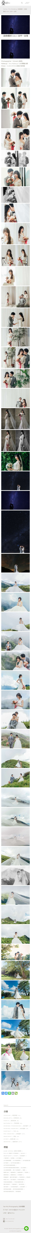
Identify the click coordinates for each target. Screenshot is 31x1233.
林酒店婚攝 (21, 1179)
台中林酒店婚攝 (15, 1163)
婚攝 (24, 1170)
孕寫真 (27, 1172)
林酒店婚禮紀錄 (19, 1182)
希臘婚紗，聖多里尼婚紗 (11, 1177)
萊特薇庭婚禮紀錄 (9, 1191)
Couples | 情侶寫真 (11, 1115)
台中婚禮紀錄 (26, 1160)
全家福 (13, 1158)
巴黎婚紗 (20, 1174)
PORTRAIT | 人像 (10, 1131)
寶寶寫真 (13, 1174)
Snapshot (8, 1155)
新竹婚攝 (13, 1179)
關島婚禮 (18, 1191)
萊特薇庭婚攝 (7, 1189)
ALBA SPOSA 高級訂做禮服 (16, 66)
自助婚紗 (22, 1186)
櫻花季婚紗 (7, 1184)
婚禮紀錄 (20, 1172)
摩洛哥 (28, 1177)
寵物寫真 (6, 1174)
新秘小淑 (6, 1179)
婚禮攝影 (13, 1172)
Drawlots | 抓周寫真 (11, 1118)
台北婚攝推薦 (7, 1170)
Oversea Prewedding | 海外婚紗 (16, 1126)
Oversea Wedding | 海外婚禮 (14, 1128)
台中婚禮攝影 (17, 1160)
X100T (16, 1155)
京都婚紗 (22, 1155)
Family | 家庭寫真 (10, 1120)
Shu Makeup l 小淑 (15, 63)
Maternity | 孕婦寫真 (11, 1123)
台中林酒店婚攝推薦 (9, 1165)
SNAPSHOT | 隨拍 (10, 1136)
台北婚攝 (23, 1167)
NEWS (23, 1153)
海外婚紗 (6, 1186)
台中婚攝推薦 (7, 1160)
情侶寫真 (22, 1177)
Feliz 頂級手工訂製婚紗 (11, 1153)
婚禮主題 (6, 1172)
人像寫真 (6, 1158)
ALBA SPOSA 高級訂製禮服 (13, 1151)
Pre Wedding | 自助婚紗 (15, 9)
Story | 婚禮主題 (10, 1139)
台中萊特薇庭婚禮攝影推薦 (11, 1167)
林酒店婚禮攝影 (8, 1182)
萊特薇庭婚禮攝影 (18, 1189)
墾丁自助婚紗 (17, 1170)
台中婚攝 (19, 1158)
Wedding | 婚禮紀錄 (11, 1141)
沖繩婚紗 (14, 1184)
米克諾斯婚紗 (14, 1186)
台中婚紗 (6, 1163)
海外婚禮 (21, 1184)
